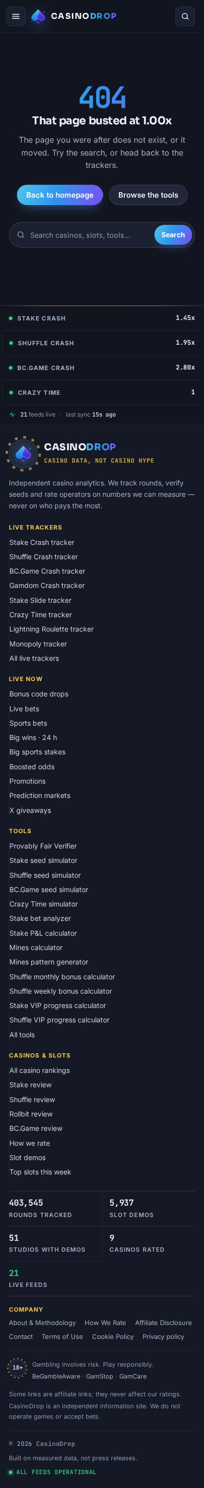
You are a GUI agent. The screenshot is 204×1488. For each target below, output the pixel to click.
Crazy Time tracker (40, 614)
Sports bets (28, 723)
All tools (22, 1034)
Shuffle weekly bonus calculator (60, 991)
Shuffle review (32, 1099)
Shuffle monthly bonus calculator (62, 976)
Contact (21, 1336)
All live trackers (34, 658)
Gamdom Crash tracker (47, 585)
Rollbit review (30, 1114)
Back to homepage (60, 195)
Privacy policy (163, 1336)
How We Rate (105, 1323)
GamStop (99, 1376)
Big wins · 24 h (33, 737)
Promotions (27, 781)
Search (173, 234)
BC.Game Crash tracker (47, 571)
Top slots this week (40, 1172)
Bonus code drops (38, 694)
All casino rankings (39, 1070)
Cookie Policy (113, 1336)
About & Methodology (42, 1323)
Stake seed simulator (43, 860)
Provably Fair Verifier (43, 846)
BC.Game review (35, 1128)
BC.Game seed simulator (48, 889)
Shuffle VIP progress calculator (59, 1019)
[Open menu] (16, 16)
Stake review (30, 1084)
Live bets (24, 708)
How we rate (29, 1143)
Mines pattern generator (48, 961)
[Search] (185, 16)
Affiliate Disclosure (163, 1323)
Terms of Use (62, 1336)
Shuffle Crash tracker (43, 556)
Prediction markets (39, 795)
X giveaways (30, 810)
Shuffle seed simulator (45, 875)
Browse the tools (148, 195)
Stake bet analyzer (40, 918)
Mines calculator (35, 947)
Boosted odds (31, 766)
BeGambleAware (56, 1376)
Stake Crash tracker (41, 542)
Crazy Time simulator (43, 904)
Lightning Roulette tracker (51, 629)
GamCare (133, 1376)
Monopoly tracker (38, 643)
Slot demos (27, 1157)
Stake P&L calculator (43, 933)
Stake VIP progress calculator (57, 1005)
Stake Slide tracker (40, 600)
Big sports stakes (37, 751)
